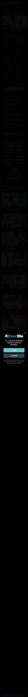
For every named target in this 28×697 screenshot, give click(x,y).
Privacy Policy (11, 363)
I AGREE (14, 350)
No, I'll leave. (18, 363)
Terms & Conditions (17, 361)
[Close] (25, 333)
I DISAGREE (14, 355)
